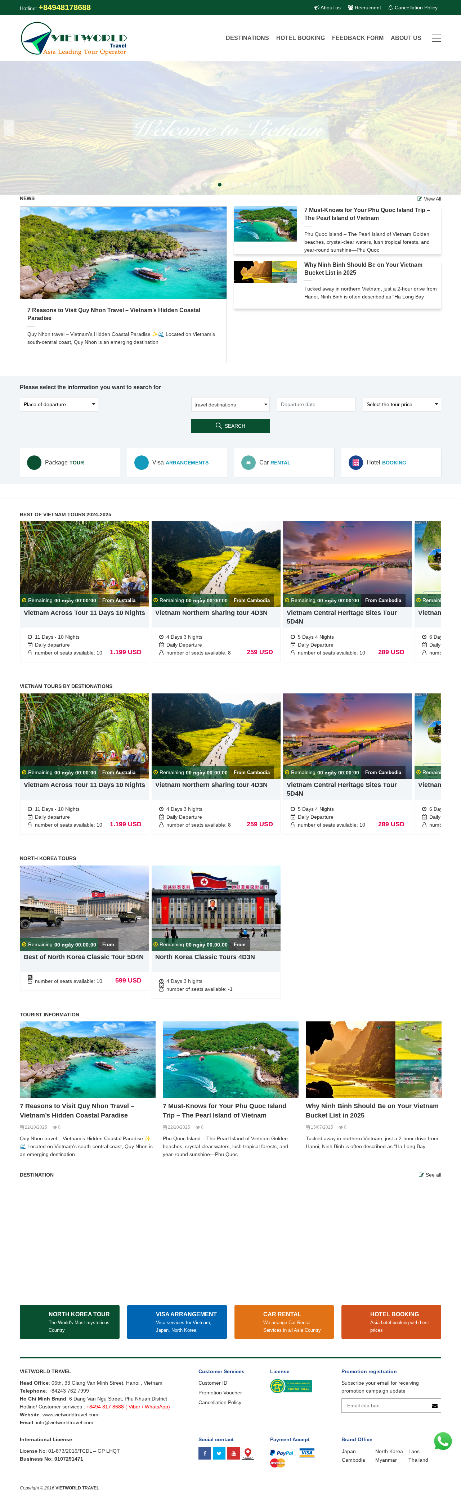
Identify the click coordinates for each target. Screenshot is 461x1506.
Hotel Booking (300, 38)
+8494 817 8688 (105, 1407)
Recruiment (367, 7)
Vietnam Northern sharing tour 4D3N (211, 612)
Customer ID (212, 1383)
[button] (205, 184)
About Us (406, 38)
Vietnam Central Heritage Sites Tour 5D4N (342, 617)
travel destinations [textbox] (215, 405)
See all (433, 1175)
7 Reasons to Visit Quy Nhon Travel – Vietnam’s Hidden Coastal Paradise (113, 314)
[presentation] (9, 128)
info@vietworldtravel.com (64, 1422)
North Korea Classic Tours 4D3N (205, 957)
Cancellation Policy (415, 7)
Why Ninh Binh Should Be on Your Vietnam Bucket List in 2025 (363, 269)
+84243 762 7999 (69, 1391)
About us (330, 7)
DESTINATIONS (247, 38)
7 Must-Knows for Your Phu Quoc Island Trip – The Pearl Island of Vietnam (367, 214)
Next (435, 1090)
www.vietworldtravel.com (70, 1414)
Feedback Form (358, 38)
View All (432, 199)
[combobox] (230, 404)
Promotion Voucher (220, 1392)
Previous (25, 1090)
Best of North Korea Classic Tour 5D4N (84, 957)
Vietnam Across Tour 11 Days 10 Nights (84, 612)
